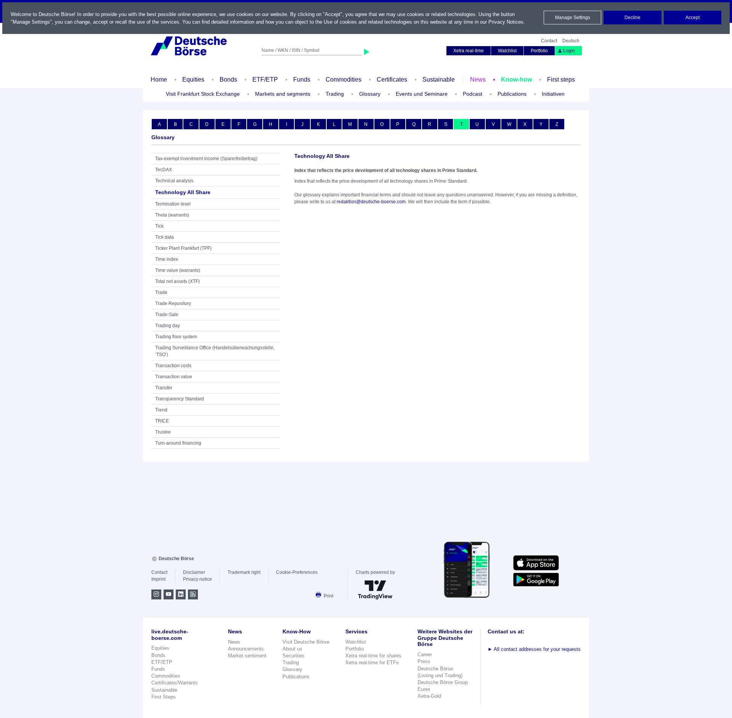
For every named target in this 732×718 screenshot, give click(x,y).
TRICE (162, 421)
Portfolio (539, 50)
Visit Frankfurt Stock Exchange (203, 94)
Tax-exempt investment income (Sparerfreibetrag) (206, 158)
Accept (692, 17)
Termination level (173, 204)
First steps (561, 79)
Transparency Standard (179, 399)
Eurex (423, 689)
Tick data (164, 237)
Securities (294, 656)
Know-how (516, 79)
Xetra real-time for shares (373, 656)
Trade (161, 292)
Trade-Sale (166, 314)
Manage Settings (572, 17)
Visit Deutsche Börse (306, 642)
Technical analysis (174, 180)
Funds (301, 79)
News (478, 79)
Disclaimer (194, 572)
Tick (159, 226)
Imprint (158, 579)
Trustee (163, 432)
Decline (632, 17)
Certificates (392, 79)
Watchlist (507, 50)
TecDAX (163, 169)
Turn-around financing (178, 443)
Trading (291, 662)
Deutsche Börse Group (442, 682)
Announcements (246, 649)
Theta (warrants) (172, 215)
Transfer (163, 387)
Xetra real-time (468, 50)
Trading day (167, 325)
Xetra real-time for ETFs (372, 662)
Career (424, 654)
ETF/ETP (265, 79)
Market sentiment (247, 656)
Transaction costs (173, 365)
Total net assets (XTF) (177, 281)
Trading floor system (176, 336)
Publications (296, 676)
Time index (166, 259)
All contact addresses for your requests (534, 649)
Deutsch (571, 40)
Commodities (343, 79)
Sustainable (438, 79)
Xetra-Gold (429, 696)
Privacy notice (197, 579)
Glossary (369, 94)
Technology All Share (182, 192)
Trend (161, 410)
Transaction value (173, 376)
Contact (549, 40)
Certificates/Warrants (174, 683)
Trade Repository (173, 303)
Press (423, 661)
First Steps (163, 697)
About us (292, 649)
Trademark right (244, 572)
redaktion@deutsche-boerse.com (371, 201)
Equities (193, 79)
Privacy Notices (505, 22)
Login (569, 50)
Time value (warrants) (177, 270)
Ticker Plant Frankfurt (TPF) (183, 248)
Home (159, 79)
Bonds (228, 79)
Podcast (472, 94)
